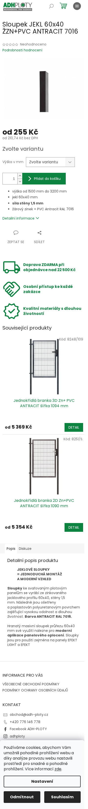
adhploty (17, 736)
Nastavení (42, 781)
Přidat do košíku (47, 178)
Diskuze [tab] (25, 548)
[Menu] (77, 6)
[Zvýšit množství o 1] (19, 176)
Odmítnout (22, 797)
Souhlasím (62, 797)
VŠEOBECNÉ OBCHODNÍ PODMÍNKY (30, 684)
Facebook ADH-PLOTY (28, 728)
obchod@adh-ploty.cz (29, 714)
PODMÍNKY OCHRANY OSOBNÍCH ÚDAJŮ (35, 690)
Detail (73, 427)
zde (58, 769)
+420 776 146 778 (25, 721)
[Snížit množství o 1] (19, 181)
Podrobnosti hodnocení (22, 50)
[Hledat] (51, 6)
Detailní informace (18, 218)
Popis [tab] (11, 548)
